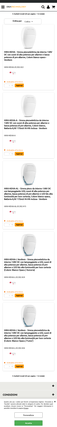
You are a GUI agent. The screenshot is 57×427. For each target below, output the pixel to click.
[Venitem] (12, 75)
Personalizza (28, 415)
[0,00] (54, 7)
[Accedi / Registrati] (49, 7)
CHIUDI (55, 401)
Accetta (28, 423)
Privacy (26, 408)
